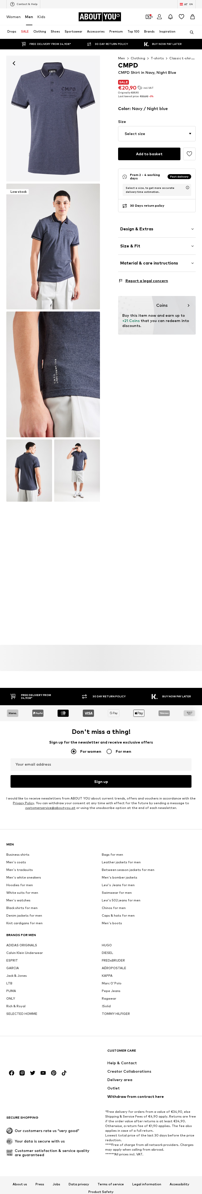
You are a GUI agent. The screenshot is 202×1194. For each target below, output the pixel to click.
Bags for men (112, 854)
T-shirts (157, 58)
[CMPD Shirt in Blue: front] (53, 118)
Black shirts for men (22, 908)
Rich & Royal (16, 1006)
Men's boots (112, 923)
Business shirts (17, 854)
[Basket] (192, 17)
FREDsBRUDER (113, 960)
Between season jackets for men (128, 870)
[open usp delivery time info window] (187, 187)
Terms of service (111, 1184)
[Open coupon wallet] (148, 17)
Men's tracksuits (19, 870)
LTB (9, 983)
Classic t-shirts (182, 58)
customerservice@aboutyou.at (50, 808)
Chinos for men (114, 908)
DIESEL (107, 953)
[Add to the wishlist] (189, 154)
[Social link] (11, 1073)
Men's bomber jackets (119, 877)
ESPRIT (12, 960)
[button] (157, 133)
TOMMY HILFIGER (116, 1014)
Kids (41, 16)
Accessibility (179, 1184)
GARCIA (12, 968)
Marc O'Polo (112, 983)
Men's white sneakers (23, 877)
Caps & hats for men (118, 915)
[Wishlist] (181, 17)
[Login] (159, 17)
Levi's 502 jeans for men (121, 900)
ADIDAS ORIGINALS (21, 945)
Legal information (146, 1184)
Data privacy (79, 1184)
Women (13, 16)
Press (40, 1184)
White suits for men (22, 893)
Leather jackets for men (121, 862)
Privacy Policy (23, 803)
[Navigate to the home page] (35, 1053)
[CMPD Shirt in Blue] (53, 374)
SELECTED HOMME (21, 1014)
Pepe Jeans (111, 991)
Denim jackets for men (24, 915)
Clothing (138, 58)
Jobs (56, 1184)
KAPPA (107, 976)
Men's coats (16, 862)
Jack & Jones (16, 976)
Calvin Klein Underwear (24, 953)
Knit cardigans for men (24, 923)
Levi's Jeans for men (118, 885)
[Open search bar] (190, 32)
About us (20, 1184)
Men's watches (18, 900)
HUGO (107, 945)
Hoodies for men (19, 885)
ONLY (10, 998)
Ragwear (109, 998)
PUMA (11, 991)
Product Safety (101, 1192)
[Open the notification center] (170, 16)
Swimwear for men (117, 893)
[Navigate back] (14, 63)
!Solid (106, 1006)
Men (29, 16)
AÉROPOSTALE (114, 968)
